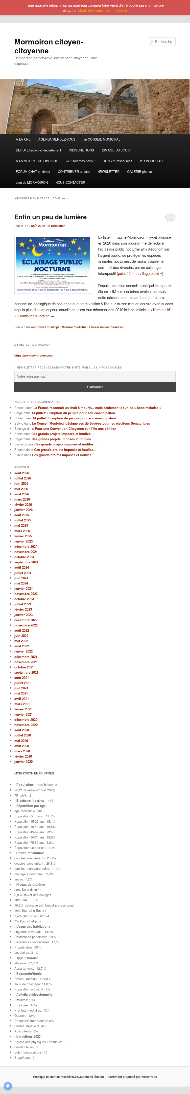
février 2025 (23, 536)
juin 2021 (21, 688)
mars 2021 (22, 703)
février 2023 (23, 609)
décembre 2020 (25, 719)
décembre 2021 (25, 656)
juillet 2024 (22, 572)
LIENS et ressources (117, 160)
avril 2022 (21, 646)
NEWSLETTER (108, 171)
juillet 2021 (22, 682)
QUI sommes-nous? (80, 160)
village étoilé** (161, 309)
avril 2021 (21, 698)
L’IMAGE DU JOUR (116, 150)
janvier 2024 (23, 588)
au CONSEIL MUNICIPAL (101, 139)
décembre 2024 (25, 546)
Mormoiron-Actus (74, 327)
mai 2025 (21, 525)
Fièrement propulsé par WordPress (132, 1076)
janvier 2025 (23, 541)
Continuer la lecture (36, 315)
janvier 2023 (23, 614)
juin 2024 (21, 578)
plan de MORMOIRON (32, 182)
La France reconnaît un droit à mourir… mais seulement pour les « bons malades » (97, 407)
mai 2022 (21, 640)
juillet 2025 (22, 520)
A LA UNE (23, 139)
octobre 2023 (24, 598)
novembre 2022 (26, 625)
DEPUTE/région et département (38, 150)
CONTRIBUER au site (74, 171)
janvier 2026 (23, 509)
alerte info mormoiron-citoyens (102, 10)
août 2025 (21, 514)
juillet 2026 (22, 478)
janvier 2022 (23, 651)
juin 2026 (21, 483)
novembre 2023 (26, 593)
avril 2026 (21, 494)
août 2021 (21, 677)
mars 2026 (22, 499)
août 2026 (21, 473)
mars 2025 (22, 530)
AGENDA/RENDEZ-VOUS (56, 139)
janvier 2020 (23, 761)
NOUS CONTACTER (70, 182)
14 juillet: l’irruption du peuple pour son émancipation (73, 412)
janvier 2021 (23, 714)
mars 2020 (22, 751)
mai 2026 (21, 488)
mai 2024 (21, 583)
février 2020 (23, 756)
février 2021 (23, 709)
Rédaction (58, 225)
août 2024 (21, 567)
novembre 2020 (26, 724)
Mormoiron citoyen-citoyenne (48, 46)
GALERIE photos (139, 171)
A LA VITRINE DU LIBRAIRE (37, 160)
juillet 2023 (22, 604)
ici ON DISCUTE (152, 160)
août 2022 (21, 630)
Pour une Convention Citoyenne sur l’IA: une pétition (75, 428)
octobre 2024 (24, 556)
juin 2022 (21, 635)
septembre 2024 (26, 562)
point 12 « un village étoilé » (140, 273)
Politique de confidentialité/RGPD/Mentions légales (68, 1076)
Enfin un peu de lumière (50, 216)
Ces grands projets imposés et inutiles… (62, 433)
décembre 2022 (25, 620)
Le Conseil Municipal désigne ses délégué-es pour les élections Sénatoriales (91, 423)
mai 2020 (21, 740)
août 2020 (21, 730)
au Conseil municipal (45, 327)
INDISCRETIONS (81, 150)
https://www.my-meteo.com (33, 355)
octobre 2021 (24, 667)
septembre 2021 (26, 672)
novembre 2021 (26, 661)
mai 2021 (21, 693)
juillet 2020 (22, 735)
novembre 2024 (26, 551)
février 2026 (23, 504)
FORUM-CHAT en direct (33, 171)
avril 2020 (21, 745)
